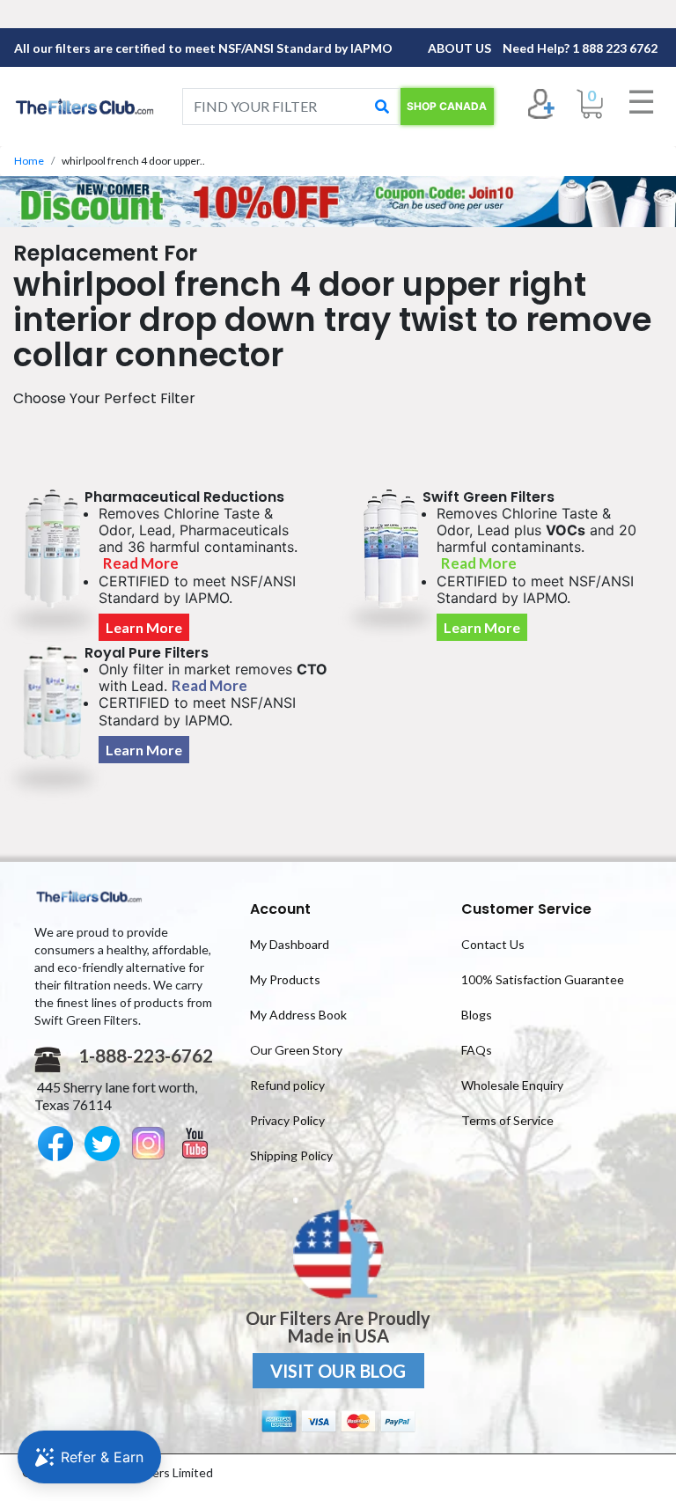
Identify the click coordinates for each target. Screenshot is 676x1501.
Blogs (476, 1014)
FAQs (476, 1049)
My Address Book (298, 1014)
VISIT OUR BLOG (338, 1370)
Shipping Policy (291, 1155)
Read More (141, 563)
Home (29, 160)
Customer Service (526, 909)
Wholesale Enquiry (512, 1085)
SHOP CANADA (447, 106)
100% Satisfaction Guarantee (542, 979)
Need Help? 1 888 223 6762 (580, 47)
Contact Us (493, 944)
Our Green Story (296, 1049)
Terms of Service (507, 1120)
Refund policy (287, 1085)
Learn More (144, 627)
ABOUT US (461, 47)
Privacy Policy (287, 1120)
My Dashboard (289, 944)
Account (280, 909)
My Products (285, 979)
